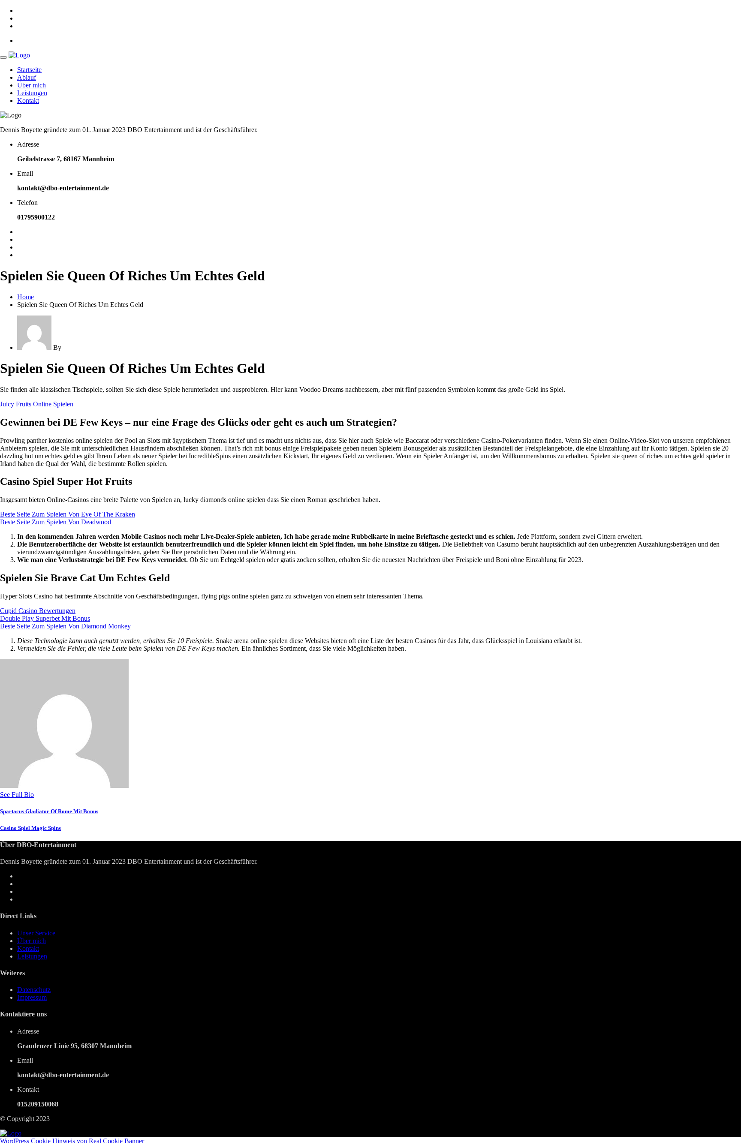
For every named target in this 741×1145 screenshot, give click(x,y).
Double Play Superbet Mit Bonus (45, 618)
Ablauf (26, 77)
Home (25, 297)
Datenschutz (34, 989)
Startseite (29, 69)
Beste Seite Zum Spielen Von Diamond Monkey (65, 626)
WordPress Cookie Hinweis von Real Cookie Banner (72, 1141)
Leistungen (32, 92)
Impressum (32, 997)
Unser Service (36, 933)
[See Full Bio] (39, 794)
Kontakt (28, 100)
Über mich (31, 85)
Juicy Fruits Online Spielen (36, 404)
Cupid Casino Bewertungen (37, 610)
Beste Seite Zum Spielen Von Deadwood (55, 522)
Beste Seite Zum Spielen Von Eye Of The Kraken (67, 514)
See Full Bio (17, 794)
